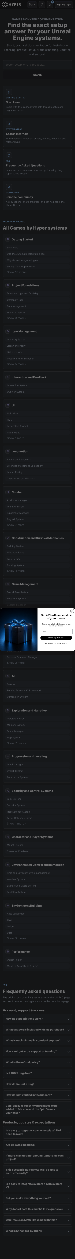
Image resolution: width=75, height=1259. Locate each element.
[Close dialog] (72, 611)
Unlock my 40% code (56, 637)
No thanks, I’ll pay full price (56, 643)
